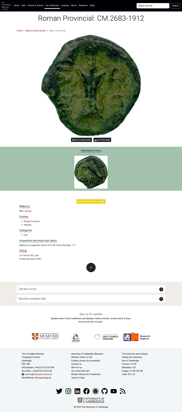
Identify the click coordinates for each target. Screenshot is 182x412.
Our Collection (52, 5)
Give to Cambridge (130, 360)
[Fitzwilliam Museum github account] (104, 391)
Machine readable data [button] (32, 298)
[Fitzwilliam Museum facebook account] (77, 391)
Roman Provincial (32, 221)
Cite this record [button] (27, 289)
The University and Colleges (135, 354)
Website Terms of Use (81, 357)
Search (175, 5)
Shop (92, 5)
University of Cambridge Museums (87, 354)
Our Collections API (80, 371)
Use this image (103, 140)
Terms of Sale (77, 377)
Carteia (28, 211)
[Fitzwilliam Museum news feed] (122, 391)
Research (83, 5)
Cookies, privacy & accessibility (85, 360)
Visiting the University (132, 357)
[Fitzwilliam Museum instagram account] (68, 391)
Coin (26, 235)
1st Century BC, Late (29, 255)
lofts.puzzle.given (43, 377)
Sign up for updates (91, 314)
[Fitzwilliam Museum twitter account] (59, 391)
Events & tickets (35, 5)
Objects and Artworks (35, 30)
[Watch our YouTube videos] (113, 391)
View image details (82, 140)
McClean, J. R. (68, 245)
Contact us (76, 364)
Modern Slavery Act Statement (86, 374)
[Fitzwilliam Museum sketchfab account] (95, 391)
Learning (65, 5)
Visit (23, 5)
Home (17, 5)
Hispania (27, 225)
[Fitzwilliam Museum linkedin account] (86, 391)
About (74, 5)
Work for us (76, 367)
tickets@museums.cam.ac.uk (38, 374)
